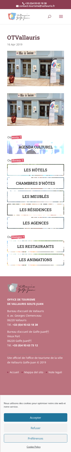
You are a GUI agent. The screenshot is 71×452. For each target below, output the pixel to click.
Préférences (35, 438)
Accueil (14, 372)
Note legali (55, 372)
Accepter (35, 417)
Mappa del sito (33, 372)
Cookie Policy (34, 446)
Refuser (36, 428)
